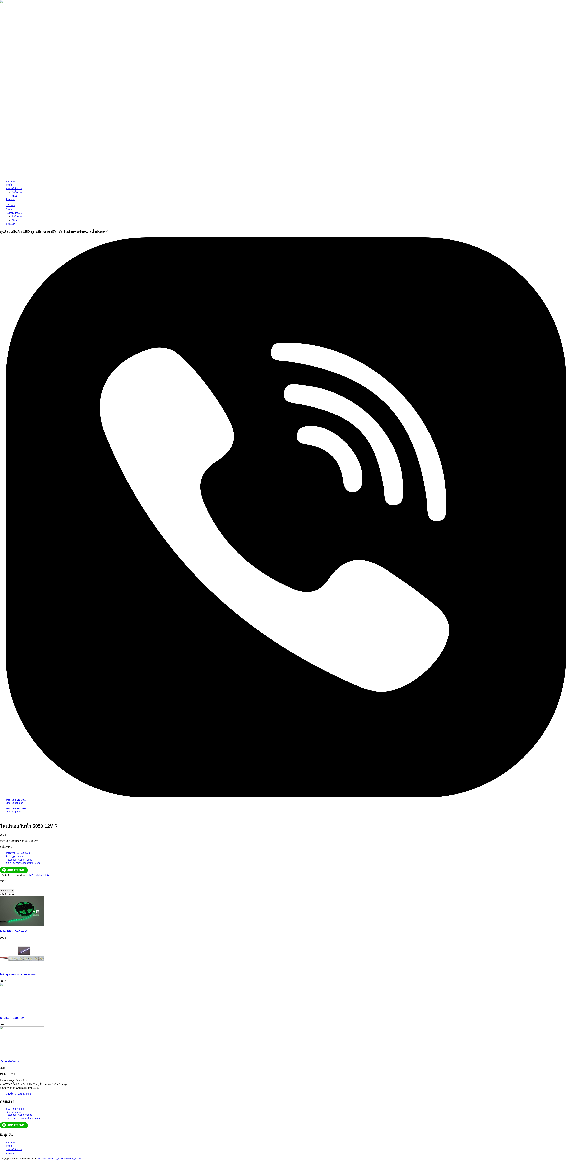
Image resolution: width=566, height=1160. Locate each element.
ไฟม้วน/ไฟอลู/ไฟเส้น (39, 875)
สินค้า (9, 184)
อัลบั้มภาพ (17, 192)
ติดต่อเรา (10, 199)
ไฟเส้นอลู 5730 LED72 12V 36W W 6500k (18, 974)
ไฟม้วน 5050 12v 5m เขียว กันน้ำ (14, 931)
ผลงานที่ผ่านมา (14, 188)
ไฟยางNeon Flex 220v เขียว (12, 1018)
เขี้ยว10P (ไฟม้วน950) (9, 1061)
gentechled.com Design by (49, 1158)
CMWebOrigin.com (71, 1158)
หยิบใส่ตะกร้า (7, 891)
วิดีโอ (14, 196)
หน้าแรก (10, 181)
